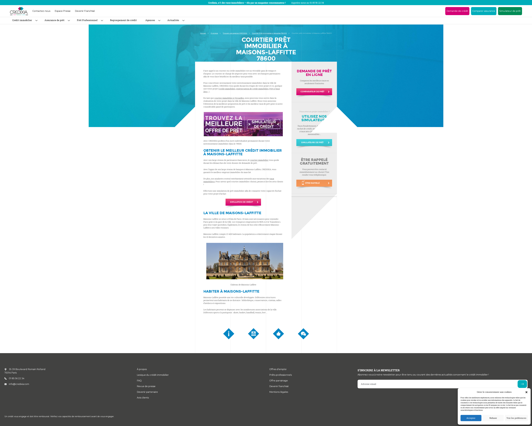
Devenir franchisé (279, 386)
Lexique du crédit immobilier (153, 375)
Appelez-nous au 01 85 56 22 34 (307, 2)
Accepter (470, 418)
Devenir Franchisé (85, 11)
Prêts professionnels (280, 375)
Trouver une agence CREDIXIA (235, 33)
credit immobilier (227, 88)
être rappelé (312, 183)
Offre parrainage (278, 380)
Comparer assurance (483, 11)
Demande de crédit (457, 11)
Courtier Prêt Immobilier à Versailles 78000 (269, 33)
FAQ (139, 380)
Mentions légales (278, 392)
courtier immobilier (259, 160)
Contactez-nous (41, 11)
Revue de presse (146, 386)
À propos (214, 33)
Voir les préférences (516, 418)
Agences (150, 20)
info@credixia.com (19, 384)
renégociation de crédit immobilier (252, 88)
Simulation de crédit (241, 202)
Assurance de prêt (54, 20)
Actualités (173, 20)
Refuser (493, 418)
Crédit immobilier (22, 20)
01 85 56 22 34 (16, 378)
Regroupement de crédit (123, 20)
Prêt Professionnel (87, 20)
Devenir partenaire (147, 392)
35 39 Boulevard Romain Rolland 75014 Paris (24, 371)
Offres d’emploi (277, 369)
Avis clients (143, 397)
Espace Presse (63, 11)
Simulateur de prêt (510, 11)
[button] (526, 392)
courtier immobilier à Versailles (229, 98)
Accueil (203, 33)
